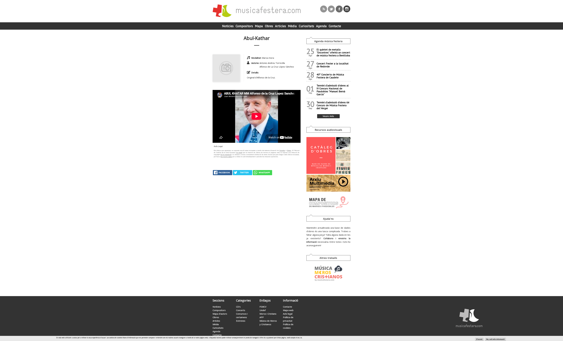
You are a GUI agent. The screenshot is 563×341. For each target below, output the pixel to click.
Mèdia (216, 324)
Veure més (328, 116)
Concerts (240, 310)
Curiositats (218, 327)
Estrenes (240, 320)
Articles (216, 320)
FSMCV (263, 306)
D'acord (479, 339)
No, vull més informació (495, 339)
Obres (216, 317)
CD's (238, 306)
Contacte (217, 334)
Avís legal (287, 313)
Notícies (217, 306)
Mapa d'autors (220, 313)
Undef (263, 310)
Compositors (219, 310)
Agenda (216, 331)
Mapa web (288, 310)
